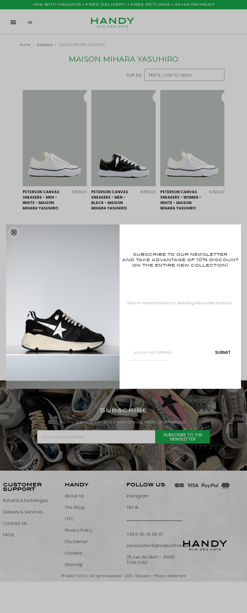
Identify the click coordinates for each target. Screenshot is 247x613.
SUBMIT (223, 352)
